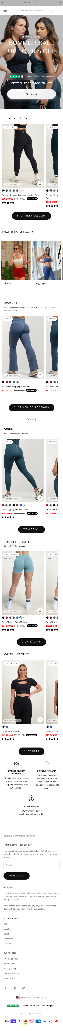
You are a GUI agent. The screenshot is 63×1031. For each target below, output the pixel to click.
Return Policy (9, 963)
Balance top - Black (10, 731)
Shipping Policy (11, 959)
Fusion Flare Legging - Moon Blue (17, 386)
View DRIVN (31, 529)
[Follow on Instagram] (14, 988)
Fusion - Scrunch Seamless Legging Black (21, 195)
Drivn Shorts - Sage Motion (14, 622)
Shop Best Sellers (31, 216)
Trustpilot (31, 419)
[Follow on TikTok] (23, 988)
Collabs (7, 934)
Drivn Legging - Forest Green (15, 509)
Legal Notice (9, 978)
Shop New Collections (31, 407)
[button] (8, 202)
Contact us (8, 938)
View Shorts (31, 642)
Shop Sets (31, 751)
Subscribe (17, 876)
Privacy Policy (10, 968)
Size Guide (8, 943)
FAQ (5, 924)
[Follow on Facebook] (5, 988)
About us (8, 929)
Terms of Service (11, 973)
